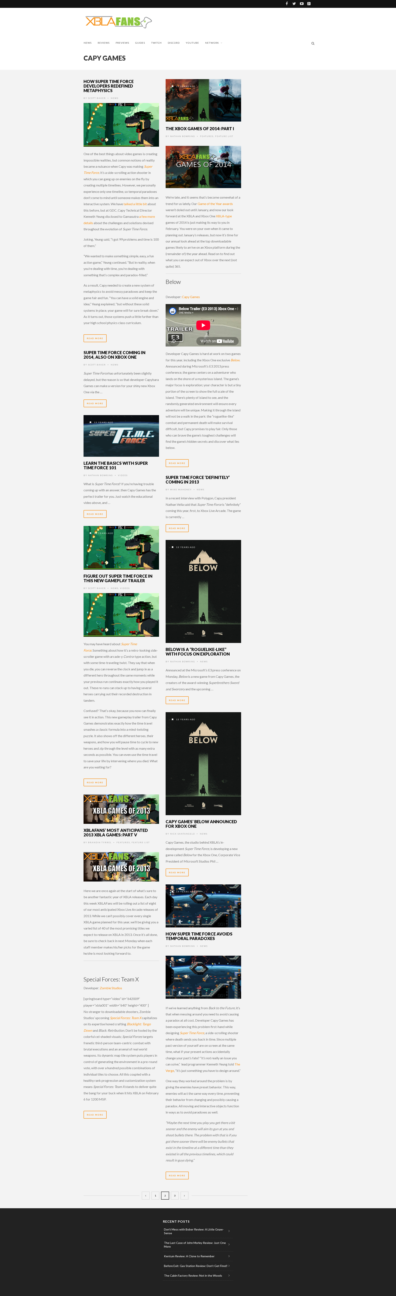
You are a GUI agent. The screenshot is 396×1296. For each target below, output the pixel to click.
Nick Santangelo (182, 833)
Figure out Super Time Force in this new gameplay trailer (118, 578)
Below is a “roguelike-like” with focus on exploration (198, 651)
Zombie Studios (111, 988)
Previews (122, 42)
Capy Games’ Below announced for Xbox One (201, 824)
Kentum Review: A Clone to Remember (189, 1256)
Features (206, 136)
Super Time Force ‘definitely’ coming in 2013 (198, 479)
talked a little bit (135, 204)
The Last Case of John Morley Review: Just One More (195, 1244)
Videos (123, 475)
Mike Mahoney (181, 489)
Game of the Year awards (215, 204)
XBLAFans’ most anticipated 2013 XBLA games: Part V (116, 832)
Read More (95, 338)
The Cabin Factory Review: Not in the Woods (193, 1275)
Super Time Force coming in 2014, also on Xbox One (114, 354)
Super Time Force (192, 1033)
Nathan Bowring (182, 136)
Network (212, 42)
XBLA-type (224, 216)
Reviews (104, 42)
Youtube (192, 42)
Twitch (156, 42)
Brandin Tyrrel (100, 842)
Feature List (224, 136)
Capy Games (191, 297)
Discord (174, 42)
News (88, 42)
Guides (140, 42)
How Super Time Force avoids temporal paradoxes (199, 936)
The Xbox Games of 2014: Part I (200, 128)
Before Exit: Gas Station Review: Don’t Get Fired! (195, 1266)
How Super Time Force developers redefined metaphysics (109, 86)
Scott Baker (97, 98)
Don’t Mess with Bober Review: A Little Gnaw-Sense (194, 1231)
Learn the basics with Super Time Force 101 (116, 465)
